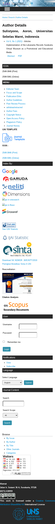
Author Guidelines (14, 100)
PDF (20, 56)
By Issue (10, 438)
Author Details (22, 17)
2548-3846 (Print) (9, 152)
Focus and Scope (14, 93)
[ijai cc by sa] (7, 498)
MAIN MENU (7, 9)
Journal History (13, 126)
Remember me (13, 342)
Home (4, 17)
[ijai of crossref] (10, 213)
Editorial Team (12, 89)
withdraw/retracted (14, 107)
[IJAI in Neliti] (13, 189)
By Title (9, 445)
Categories (11, 453)
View (8, 362)
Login (39, 4)
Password (7, 333)
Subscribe (10, 366)
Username (7, 324)
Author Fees (11, 111)
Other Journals (12, 449)
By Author (10, 442)
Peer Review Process (16, 104)
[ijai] (10, 174)
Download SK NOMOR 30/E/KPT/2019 (19, 260)
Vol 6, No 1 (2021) (14, 41)
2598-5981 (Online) (10, 158)
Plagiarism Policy (14, 122)
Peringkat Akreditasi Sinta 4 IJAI (16, 264)
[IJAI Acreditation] (13, 141)
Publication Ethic (13, 96)
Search (12, 17)
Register (48, 4)
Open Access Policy (15, 118)
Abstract (11, 56)
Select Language (9, 377)
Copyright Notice (13, 115)
